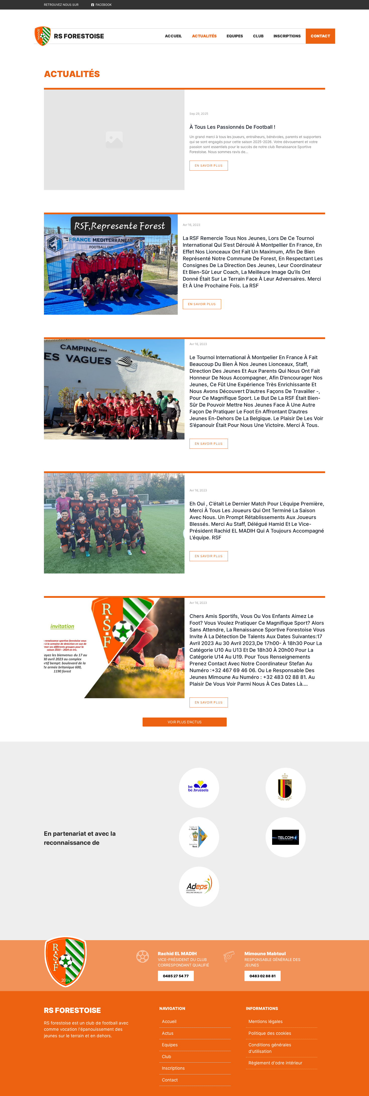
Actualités (204, 36)
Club (258, 36)
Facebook (104, 5)
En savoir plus (209, 165)
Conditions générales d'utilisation (270, 1048)
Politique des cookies (270, 1033)
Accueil (173, 36)
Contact (320, 36)
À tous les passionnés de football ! (232, 127)
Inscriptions (287, 36)
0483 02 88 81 (263, 976)
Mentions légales (266, 1021)
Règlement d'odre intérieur (275, 1062)
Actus (167, 1033)
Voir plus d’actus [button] (185, 722)
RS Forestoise (79, 36)
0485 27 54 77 (176, 976)
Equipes (235, 36)
